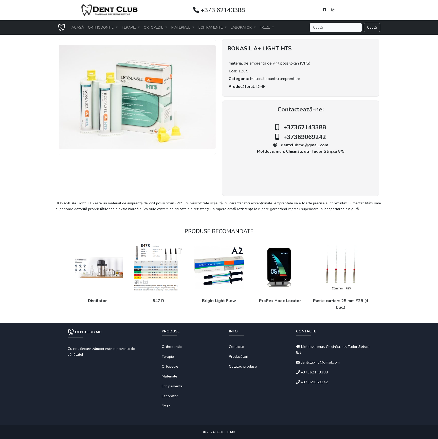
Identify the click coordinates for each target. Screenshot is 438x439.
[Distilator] (97, 267)
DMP (261, 86)
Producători (238, 356)
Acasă (77, 27)
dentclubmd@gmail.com (304, 145)
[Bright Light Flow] (219, 267)
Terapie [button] (129, 27)
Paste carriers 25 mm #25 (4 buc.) (340, 304)
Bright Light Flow (219, 301)
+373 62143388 (222, 10)
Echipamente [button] (211, 27)
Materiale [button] (181, 27)
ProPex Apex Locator (280, 301)
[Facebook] (324, 9)
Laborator (170, 395)
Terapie (168, 356)
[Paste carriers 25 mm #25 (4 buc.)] (340, 267)
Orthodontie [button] (101, 27)
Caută (372, 27)
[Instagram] (333, 9)
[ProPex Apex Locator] (279, 267)
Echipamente (172, 386)
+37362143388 (304, 127)
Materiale (169, 376)
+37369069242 (304, 137)
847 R (158, 301)
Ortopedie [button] (154, 27)
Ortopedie (170, 366)
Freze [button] (265, 27)
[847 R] (158, 267)
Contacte (236, 346)
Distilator (97, 301)
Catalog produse (243, 366)
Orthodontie (172, 346)
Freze (166, 405)
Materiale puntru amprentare (275, 79)
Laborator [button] (242, 27)
